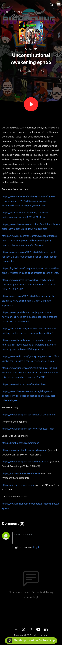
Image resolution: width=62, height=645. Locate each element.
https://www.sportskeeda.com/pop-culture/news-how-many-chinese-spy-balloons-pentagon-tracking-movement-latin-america (30, 317)
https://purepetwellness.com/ (18, 484)
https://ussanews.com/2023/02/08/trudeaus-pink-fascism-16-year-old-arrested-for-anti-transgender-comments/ (30, 256)
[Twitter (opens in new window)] (23, 629)
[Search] (52, 4)
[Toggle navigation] (58, 5)
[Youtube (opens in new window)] (38, 629)
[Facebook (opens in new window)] (16, 629)
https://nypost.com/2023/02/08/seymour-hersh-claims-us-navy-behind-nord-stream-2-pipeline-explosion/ (28, 300)
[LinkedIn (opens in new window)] (46, 629)
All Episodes (13, 12)
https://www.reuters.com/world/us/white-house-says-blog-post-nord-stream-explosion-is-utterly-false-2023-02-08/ (28, 284)
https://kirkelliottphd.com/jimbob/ (20, 442)
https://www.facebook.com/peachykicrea (24, 450)
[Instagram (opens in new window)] (31, 629)
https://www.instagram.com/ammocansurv (25, 461)
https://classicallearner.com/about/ (21, 473)
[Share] (43, 70)
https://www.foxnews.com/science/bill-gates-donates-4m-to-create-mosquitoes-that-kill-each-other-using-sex (29, 396)
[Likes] (20, 70)
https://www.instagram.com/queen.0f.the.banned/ (29, 414)
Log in (36, 547)
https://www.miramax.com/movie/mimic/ (24, 384)
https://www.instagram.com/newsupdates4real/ (28, 428)
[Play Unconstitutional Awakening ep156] (31, 104)
